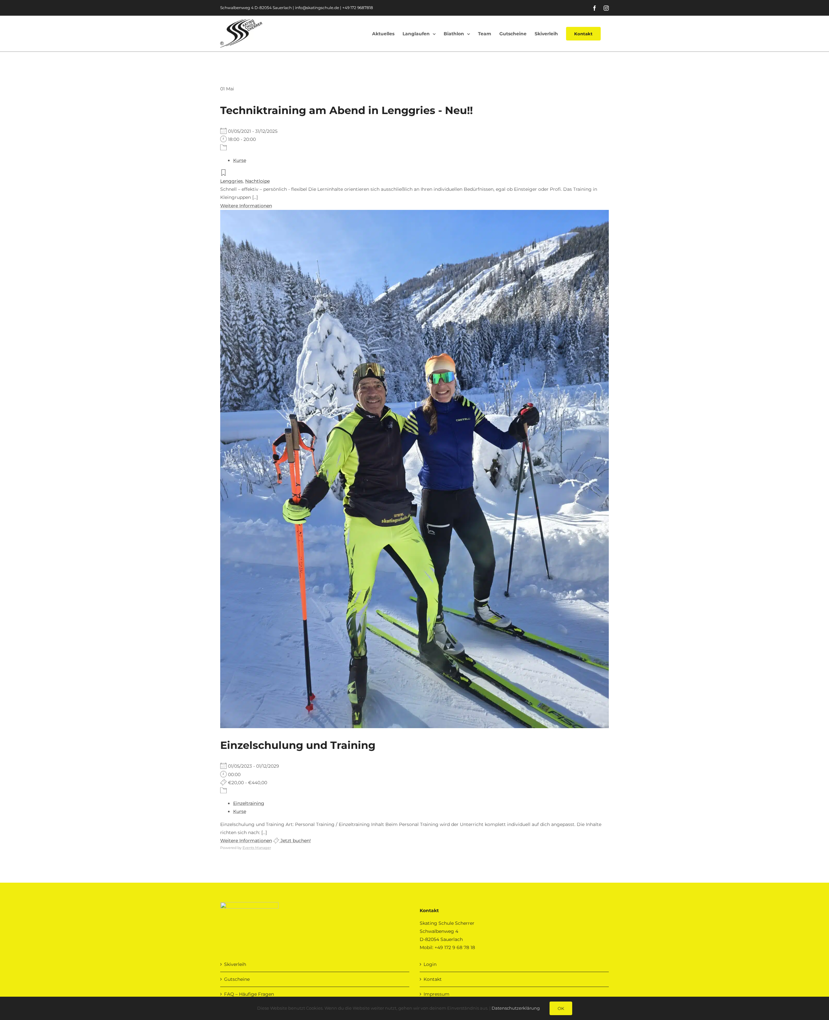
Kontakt (433, 979)
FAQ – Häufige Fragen (249, 994)
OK (561, 1008)
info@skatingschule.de (317, 7)
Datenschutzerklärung (516, 1008)
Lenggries (231, 181)
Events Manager (257, 847)
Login (430, 964)
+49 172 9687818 (357, 7)
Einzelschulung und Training (297, 745)
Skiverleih (235, 964)
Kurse (239, 160)
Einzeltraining (248, 803)
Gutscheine (237, 979)
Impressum (436, 994)
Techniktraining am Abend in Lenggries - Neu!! (346, 110)
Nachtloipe (257, 181)
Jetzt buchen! (295, 840)
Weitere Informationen (246, 206)
